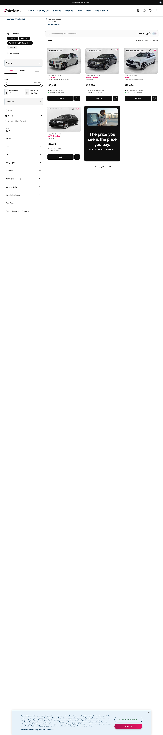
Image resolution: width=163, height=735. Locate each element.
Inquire (60, 98)
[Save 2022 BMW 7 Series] (116, 50)
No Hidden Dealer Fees (80, 2)
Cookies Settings (128, 720)
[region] (81, 722)
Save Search (14, 53)
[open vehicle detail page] (64, 61)
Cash (11, 71)
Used (25, 116)
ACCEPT (128, 726)
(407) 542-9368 (54, 24)
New (10, 110)
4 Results (49, 41)
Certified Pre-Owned (17, 121)
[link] (15, 10)
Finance (23, 70)
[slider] (5, 85)
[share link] (73, 50)
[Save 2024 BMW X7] (155, 50)
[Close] (148, 712)
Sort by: (148, 41)
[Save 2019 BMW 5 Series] (77, 108)
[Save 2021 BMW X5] (77, 50)
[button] (31, 11)
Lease (36, 71)
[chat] (144, 10)
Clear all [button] (12, 47)
